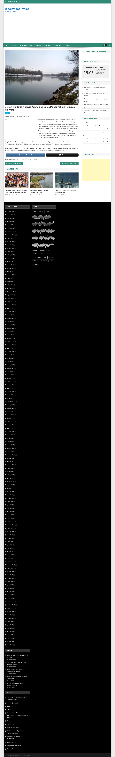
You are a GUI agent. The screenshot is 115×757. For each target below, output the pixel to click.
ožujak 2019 (10, 481)
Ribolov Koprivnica (17, 9)
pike (53, 239)
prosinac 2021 (11, 378)
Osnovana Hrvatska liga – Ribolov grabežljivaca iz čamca (15, 163)
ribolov (35, 246)
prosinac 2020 (11, 418)
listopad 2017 (11, 531)
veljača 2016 (10, 598)
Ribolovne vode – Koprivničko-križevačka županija (15, 732)
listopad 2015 (11, 611)
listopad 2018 (11, 491)
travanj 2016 (10, 591)
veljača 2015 (10, 638)
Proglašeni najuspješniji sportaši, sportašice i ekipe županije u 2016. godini (70, 163)
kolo (40, 225)
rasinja (51, 243)
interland (50, 222)
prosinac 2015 (11, 605)
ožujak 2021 (10, 408)
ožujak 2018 (10, 515)
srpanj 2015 (10, 621)
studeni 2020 (10, 421)
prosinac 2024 (11, 261)
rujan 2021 (10, 388)
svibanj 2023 (10, 321)
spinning (42, 250)
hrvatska (47, 215)
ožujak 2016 (10, 595)
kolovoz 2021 (10, 391)
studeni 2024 (10, 265)
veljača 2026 (10, 228)
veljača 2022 (10, 371)
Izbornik (9, 706)
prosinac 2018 (11, 488)
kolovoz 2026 (10, 211)
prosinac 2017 (11, 525)
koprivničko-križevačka (39, 229)
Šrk (45, 257)
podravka (35, 243)
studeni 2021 (10, 381)
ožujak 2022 (10, 368)
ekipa (34, 215)
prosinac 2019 (11, 455)
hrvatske (47, 218)
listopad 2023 (11, 305)
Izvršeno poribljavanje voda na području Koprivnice (39, 191)
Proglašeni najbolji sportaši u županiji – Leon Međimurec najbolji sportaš (16, 191)
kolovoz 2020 (10, 431)
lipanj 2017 (10, 545)
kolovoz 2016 (10, 578)
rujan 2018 (10, 495)
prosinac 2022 (11, 338)
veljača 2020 (10, 451)
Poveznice (13, 45)
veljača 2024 (10, 295)
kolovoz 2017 (10, 538)
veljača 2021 (10, 411)
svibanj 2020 (10, 441)
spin (47, 246)
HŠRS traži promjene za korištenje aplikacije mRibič (65, 191)
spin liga (35, 250)
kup (34, 232)
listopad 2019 (11, 458)
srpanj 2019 (10, 468)
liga (39, 232)
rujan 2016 (10, 575)
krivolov (23, 159)
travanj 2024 (10, 288)
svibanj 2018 (10, 508)
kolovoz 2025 (10, 248)
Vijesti (7, 113)
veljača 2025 (10, 258)
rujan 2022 (10, 348)
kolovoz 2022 (10, 351)
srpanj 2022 (10, 355)
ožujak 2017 (10, 555)
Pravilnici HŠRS (11, 724)
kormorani (51, 229)
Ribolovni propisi (11, 742)
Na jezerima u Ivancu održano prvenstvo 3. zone (96, 111)
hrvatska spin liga (38, 218)
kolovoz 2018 (10, 498)
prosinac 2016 (11, 565)
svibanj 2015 (10, 628)
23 (107, 138)
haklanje (15, 159)
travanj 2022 (10, 365)
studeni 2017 (10, 528)
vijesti (34, 254)
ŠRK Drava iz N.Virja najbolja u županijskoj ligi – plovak (97, 100)
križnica (29, 159)
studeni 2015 (10, 608)
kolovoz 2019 (10, 465)
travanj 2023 (10, 325)
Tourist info (57, 45)
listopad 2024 (11, 268)
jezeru (34, 225)
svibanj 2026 (10, 218)
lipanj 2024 (10, 281)
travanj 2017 (10, 551)
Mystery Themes (36, 755)
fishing (40, 215)
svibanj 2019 (10, 475)
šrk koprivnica (44, 261)
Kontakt (67, 45)
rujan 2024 (10, 271)
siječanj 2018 (10, 521)
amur (34, 211)
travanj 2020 (10, 445)
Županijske (36, 264)
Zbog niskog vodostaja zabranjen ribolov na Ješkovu (96, 94)
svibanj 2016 (10, 588)
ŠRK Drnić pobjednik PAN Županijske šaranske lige (96, 106)
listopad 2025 (11, 241)
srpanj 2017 (10, 541)
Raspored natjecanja (13, 727)
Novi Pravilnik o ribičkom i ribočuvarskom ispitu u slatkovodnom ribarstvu (17, 715)
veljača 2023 (10, 331)
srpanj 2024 (10, 278)
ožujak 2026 (10, 225)
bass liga (41, 211)
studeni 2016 (10, 568)
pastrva (47, 239)
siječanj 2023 (10, 335)
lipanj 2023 (10, 318)
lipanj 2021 (10, 398)
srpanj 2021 (10, 395)
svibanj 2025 (10, 255)
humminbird (36, 222)
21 (99, 138)
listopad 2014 (11, 641)
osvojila (35, 239)
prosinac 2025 (11, 235)
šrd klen (35, 261)
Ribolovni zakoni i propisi (43, 45)
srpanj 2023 (10, 315)
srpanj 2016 (10, 581)
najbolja (35, 236)
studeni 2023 (10, 301)
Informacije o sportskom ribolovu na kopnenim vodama (17, 698)
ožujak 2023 (10, 328)
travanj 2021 (10, 405)
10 (83, 135)
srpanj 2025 (10, 251)
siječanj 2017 (10, 561)
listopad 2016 (11, 571)
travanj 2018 (10, 511)
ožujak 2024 (10, 291)
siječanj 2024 (10, 298)
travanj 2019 (10, 478)
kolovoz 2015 (10, 618)
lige (43, 232)
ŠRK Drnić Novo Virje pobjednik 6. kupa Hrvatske (94, 89)
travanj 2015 (10, 631)
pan (41, 239)
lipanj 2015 (10, 625)
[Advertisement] (57, 29)
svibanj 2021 (10, 401)
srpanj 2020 (10, 435)
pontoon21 (44, 243)
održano (51, 236)
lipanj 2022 (10, 358)
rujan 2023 (10, 308)
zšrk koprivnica (37, 257)
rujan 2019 (10, 461)
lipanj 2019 (10, 471)
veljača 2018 (10, 518)
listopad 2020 (11, 425)
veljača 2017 (10, 558)
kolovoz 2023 (10, 311)
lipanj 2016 (10, 585)
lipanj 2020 (10, 438)
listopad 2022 (11, 345)
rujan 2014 (10, 645)
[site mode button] (105, 45)
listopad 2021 (11, 385)
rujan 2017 (10, 535)
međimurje (50, 232)
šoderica (50, 257)
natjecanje (43, 236)
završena (41, 254)
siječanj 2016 (10, 601)
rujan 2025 (10, 245)
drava (47, 211)
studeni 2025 (10, 238)
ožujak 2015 (10, 635)
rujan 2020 (10, 428)
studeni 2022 (10, 341)
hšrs (43, 222)
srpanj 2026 (10, 215)
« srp (83, 149)
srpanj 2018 (10, 501)
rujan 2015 (10, 615)
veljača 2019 (10, 485)
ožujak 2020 (10, 448)
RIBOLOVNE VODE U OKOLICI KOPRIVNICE (15, 738)
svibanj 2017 (10, 548)
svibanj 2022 (10, 361)
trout (49, 250)
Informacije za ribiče (26, 45)
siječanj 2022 (10, 375)
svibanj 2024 (10, 285)
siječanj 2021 (10, 415)
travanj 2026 (10, 221)
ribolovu (41, 246)
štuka (51, 261)
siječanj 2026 (10, 231)
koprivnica (47, 225)
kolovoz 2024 (10, 275)
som (35, 159)
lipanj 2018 (10, 505)
